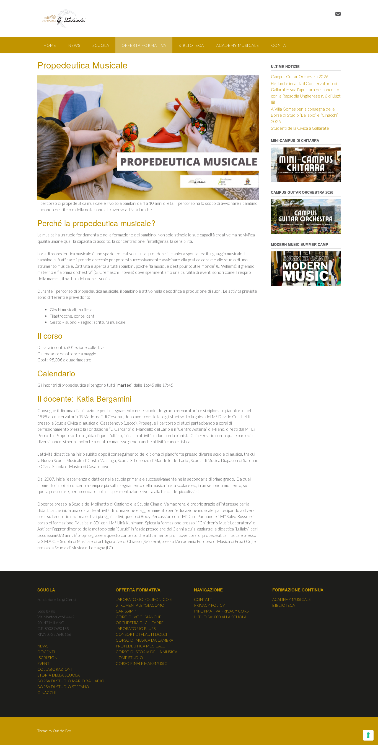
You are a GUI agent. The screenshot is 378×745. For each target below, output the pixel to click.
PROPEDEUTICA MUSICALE (140, 646)
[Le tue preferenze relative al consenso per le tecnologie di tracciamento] (368, 735)
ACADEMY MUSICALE (237, 45)
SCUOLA (100, 45)
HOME (49, 45)
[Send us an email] (338, 14)
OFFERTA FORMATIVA (143, 45)
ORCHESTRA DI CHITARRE (140, 622)
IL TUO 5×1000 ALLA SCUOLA (220, 616)
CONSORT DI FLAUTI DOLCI (141, 634)
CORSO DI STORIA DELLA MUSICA (146, 651)
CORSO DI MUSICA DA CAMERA (144, 640)
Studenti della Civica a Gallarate (300, 128)
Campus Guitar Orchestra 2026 (299, 76)
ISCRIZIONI (48, 657)
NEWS (74, 45)
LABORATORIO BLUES (136, 628)
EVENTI (44, 663)
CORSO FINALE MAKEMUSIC (141, 663)
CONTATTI (282, 45)
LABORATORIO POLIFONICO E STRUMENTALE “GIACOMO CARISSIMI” (144, 605)
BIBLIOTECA (191, 45)
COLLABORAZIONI (54, 669)
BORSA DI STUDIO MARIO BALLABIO (70, 680)
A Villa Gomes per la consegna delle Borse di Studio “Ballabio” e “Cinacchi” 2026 (304, 115)
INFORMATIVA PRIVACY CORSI (222, 611)
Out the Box (62, 731)
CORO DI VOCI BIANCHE (138, 616)
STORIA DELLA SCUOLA (58, 675)
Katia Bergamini (103, 398)
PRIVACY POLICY (209, 605)
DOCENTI (46, 651)
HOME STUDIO (129, 657)
